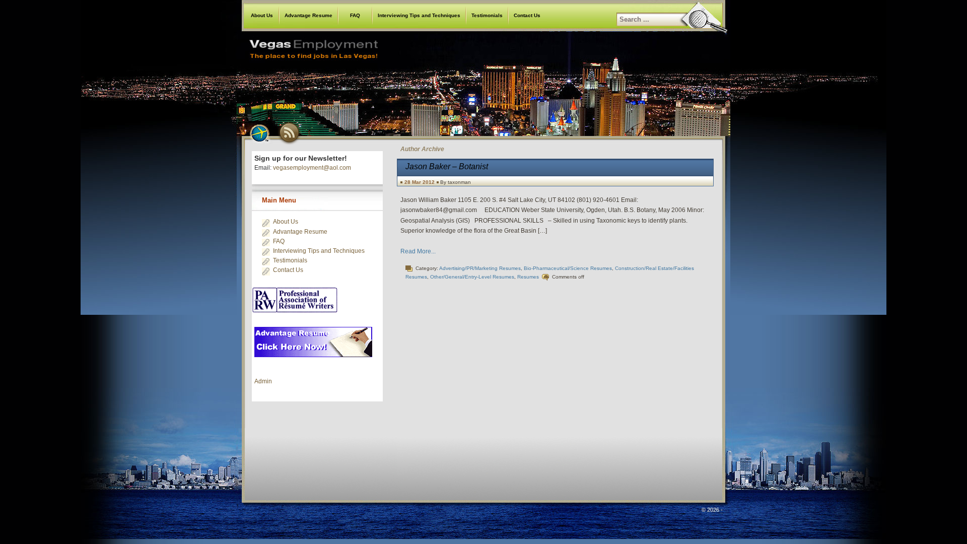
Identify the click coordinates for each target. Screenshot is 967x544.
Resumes (528, 277)
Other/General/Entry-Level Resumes (472, 277)
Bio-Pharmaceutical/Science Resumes (568, 268)
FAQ (355, 15)
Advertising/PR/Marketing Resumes (480, 268)
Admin (263, 381)
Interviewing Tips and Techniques (419, 15)
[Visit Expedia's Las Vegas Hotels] (259, 132)
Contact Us (527, 15)
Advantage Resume (308, 15)
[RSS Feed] (289, 132)
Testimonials (487, 15)
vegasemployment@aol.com (312, 167)
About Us (262, 15)
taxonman (459, 182)
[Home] (483, 77)
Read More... (418, 251)
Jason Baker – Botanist (446, 166)
